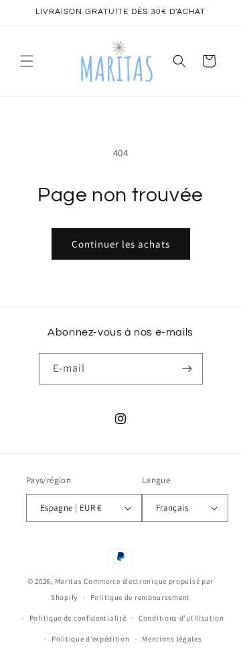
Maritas (68, 581)
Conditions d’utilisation (181, 618)
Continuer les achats (121, 244)
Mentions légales (172, 639)
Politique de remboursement (140, 597)
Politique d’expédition (90, 639)
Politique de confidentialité (78, 618)
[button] (27, 61)
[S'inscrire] (187, 368)
